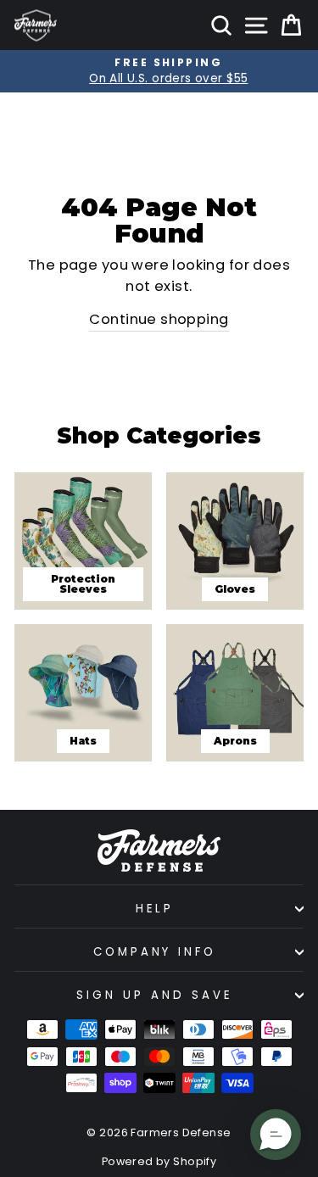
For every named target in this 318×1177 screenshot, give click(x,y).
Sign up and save (154, 995)
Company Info (155, 952)
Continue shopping (158, 319)
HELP (155, 909)
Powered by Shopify (159, 1161)
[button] (275, 1134)
